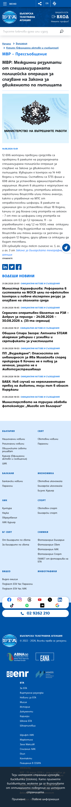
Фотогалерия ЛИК (48, 549)
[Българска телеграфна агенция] (9, 640)
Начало (6, 43)
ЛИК (4, 500)
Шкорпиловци (28, 725)
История (25, 707)
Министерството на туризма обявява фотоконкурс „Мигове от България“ (34, 404)
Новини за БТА (28, 697)
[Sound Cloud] (43, 605)
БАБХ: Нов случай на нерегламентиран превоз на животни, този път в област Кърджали (35, 386)
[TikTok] (12, 605)
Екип (22, 753)
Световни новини (48, 439)
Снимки (43, 532)
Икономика (46, 473)
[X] (50, 600)
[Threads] (30, 600)
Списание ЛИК (28, 749)
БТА (22, 682)
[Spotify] (27, 605)
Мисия (23, 702)
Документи (26, 711)
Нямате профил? (60, 21)
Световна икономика (50, 481)
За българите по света (15, 544)
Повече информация (45, 799)
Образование (9, 517)
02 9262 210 (38, 613)
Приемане (18, 799)
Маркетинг (26, 739)
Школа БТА (26, 721)
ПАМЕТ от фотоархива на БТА (53, 560)
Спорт (42, 500)
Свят (41, 431)
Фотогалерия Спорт (50, 554)
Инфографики (47, 571)
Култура (7, 508)
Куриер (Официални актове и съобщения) (32, 48)
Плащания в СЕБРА (30, 763)
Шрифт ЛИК (27, 735)
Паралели (43, 443)
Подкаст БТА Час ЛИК (14, 588)
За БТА (23, 688)
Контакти (26, 758)
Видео (6, 571)
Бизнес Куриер (46, 490)
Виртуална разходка (32, 692)
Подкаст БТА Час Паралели (17, 584)
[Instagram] (20, 600)
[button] (40, 3)
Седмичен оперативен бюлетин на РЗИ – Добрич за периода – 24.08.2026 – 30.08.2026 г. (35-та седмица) (35, 317)
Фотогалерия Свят (49, 544)
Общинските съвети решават (14, 450)
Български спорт (47, 513)
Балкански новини (12, 481)
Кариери (24, 716)
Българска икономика (50, 486)
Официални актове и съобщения (40, 283)
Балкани (8, 473)
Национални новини (13, 439)
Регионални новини (13, 443)
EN (47, 3)
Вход (63, 16)
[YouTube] (40, 600)
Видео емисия (10, 579)
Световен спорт (47, 508)
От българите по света (16, 540)
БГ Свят (7, 532)
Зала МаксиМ (27, 744)
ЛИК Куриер (8, 522)
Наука (5, 513)
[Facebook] (10, 600)
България (21, 43)
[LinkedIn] (60, 600)
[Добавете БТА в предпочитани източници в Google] (58, 605)
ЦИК (4, 463)
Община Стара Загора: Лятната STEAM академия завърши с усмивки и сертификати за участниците (34, 337)
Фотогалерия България (51, 540)
